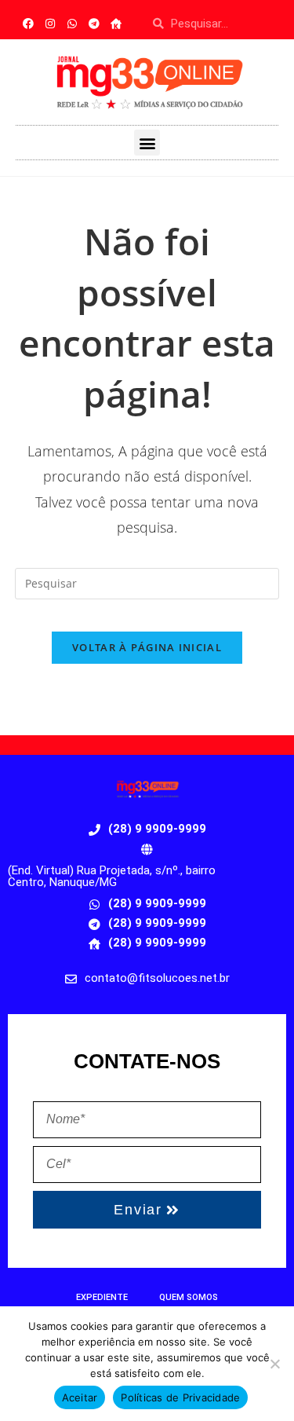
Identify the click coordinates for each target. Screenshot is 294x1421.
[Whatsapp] (72, 24)
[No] (274, 1364)
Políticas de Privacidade (180, 1397)
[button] (147, 143)
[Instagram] (50, 24)
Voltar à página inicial (147, 647)
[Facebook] (28, 24)
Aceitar (80, 1397)
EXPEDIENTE (102, 1297)
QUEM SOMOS (188, 1297)
